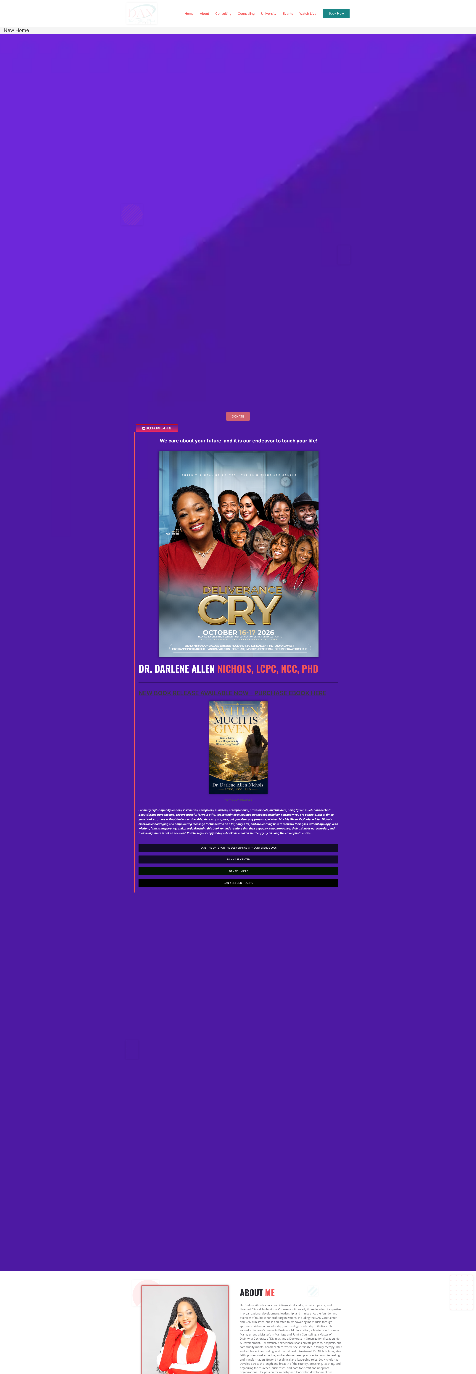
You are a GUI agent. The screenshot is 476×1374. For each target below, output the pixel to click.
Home (189, 13)
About (204, 13)
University (268, 13)
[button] (336, 13)
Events (288, 13)
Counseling (246, 13)
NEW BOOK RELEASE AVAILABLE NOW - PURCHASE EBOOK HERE (232, 693)
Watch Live (307, 13)
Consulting (223, 13)
